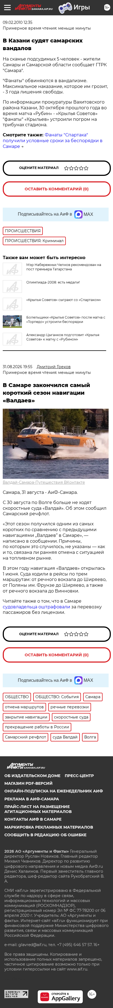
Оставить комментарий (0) (57, 189)
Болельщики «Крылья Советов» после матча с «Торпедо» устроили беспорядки (65, 319)
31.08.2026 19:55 (17, 366)
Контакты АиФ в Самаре (32, 819)
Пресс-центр (79, 775)
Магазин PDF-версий (28, 783)
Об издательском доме (32, 775)
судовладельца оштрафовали (36, 606)
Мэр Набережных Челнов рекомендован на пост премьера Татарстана (63, 267)
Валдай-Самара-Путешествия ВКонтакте (44, 482)
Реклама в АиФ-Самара (31, 799)
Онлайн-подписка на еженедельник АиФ (53, 791)
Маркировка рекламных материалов (48, 827)
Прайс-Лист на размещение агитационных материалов (38, 809)
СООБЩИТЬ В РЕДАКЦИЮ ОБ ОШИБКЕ (45, 834)
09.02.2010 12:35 (17, 22)
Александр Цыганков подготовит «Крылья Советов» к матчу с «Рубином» (62, 337)
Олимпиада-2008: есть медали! (53, 282)
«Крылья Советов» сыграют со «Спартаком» (63, 300)
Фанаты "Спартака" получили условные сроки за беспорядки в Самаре (53, 140)
